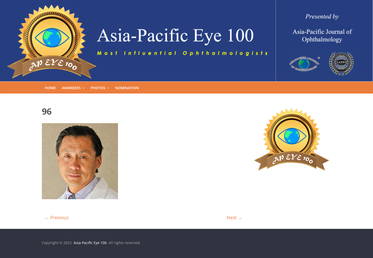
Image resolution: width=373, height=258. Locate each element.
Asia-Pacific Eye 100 (90, 242)
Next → (234, 217)
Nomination (127, 87)
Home (50, 87)
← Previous (56, 217)
